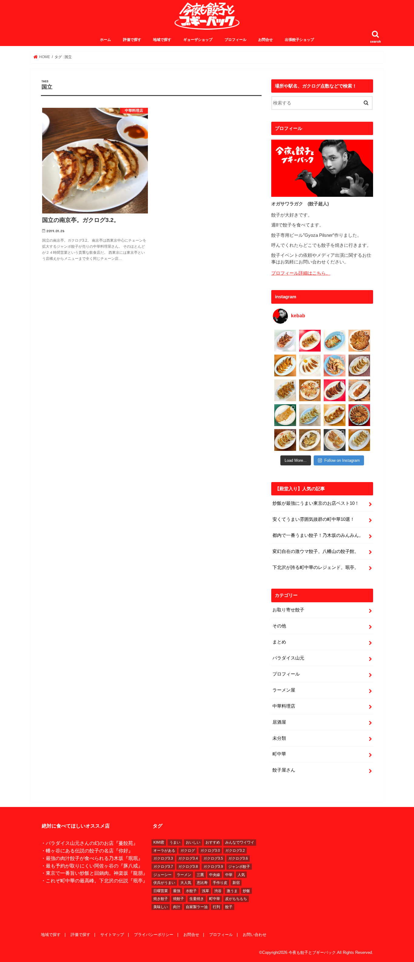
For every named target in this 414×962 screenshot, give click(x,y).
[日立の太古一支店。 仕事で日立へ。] (335, 341)
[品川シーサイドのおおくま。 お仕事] (310, 365)
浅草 (205, 891)
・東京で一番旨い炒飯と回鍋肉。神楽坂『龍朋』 (94, 873)
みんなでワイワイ (239, 842)
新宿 (236, 883)
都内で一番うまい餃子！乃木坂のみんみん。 (317, 535)
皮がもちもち (236, 899)
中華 (228, 875)
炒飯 (246, 891)
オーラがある (164, 850)
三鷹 (200, 875)
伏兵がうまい (164, 883)
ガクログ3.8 (188, 866)
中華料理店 (283, 706)
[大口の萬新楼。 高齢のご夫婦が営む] (335, 365)
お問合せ (265, 40)
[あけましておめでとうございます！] (359, 415)
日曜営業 (160, 891)
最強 (176, 891)
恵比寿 (202, 883)
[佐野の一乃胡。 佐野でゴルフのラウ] (335, 415)
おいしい (193, 842)
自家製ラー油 (197, 907)
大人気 (185, 883)
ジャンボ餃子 (239, 866)
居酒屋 (279, 722)
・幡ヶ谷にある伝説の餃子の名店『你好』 (87, 850)
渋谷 (218, 891)
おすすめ (212, 842)
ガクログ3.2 (235, 850)
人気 (241, 875)
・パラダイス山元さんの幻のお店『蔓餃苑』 (89, 843)
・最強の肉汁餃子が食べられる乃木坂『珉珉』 (92, 858)
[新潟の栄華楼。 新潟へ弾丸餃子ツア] (335, 440)
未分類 (279, 738)
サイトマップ (112, 934)
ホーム (105, 40)
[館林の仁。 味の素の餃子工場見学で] (310, 440)
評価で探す (132, 40)
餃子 (228, 907)
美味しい (160, 907)
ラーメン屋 (283, 690)
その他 (279, 625)
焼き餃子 (160, 899)
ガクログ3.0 (210, 850)
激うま (232, 891)
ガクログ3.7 (163, 866)
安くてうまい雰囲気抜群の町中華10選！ (313, 519)
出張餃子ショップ (299, 40)
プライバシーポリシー (153, 934)
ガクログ (187, 850)
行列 (216, 907)
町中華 (279, 754)
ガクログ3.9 (213, 866)
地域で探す (162, 40)
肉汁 (176, 907)
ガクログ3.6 (238, 858)
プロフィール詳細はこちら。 (300, 273)
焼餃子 (178, 899)
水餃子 (191, 891)
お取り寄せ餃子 (288, 609)
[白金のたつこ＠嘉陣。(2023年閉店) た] (359, 341)
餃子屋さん (283, 770)
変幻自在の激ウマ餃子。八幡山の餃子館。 (315, 551)
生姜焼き (196, 899)
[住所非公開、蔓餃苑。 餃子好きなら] (310, 390)
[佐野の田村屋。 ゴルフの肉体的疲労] (310, 415)
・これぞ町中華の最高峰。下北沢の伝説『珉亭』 (94, 880)
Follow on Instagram (342, 460)
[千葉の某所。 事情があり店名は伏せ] (335, 390)
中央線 (214, 875)
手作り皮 (220, 883)
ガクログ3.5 (213, 858)
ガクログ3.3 (163, 858)
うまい (174, 842)
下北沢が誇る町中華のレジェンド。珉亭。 (315, 567)
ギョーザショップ (197, 40)
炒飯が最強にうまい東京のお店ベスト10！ (315, 503)
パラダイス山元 (288, 658)
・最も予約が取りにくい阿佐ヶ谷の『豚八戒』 (92, 865)
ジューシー (162, 875)
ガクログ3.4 (188, 858)
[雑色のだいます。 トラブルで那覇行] (310, 341)
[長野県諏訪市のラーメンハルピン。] (359, 440)
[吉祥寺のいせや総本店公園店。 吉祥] (359, 390)
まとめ (279, 642)
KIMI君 (158, 842)
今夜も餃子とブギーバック (312, 952)
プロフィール (235, 40)
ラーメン (184, 875)
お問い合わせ (254, 934)
